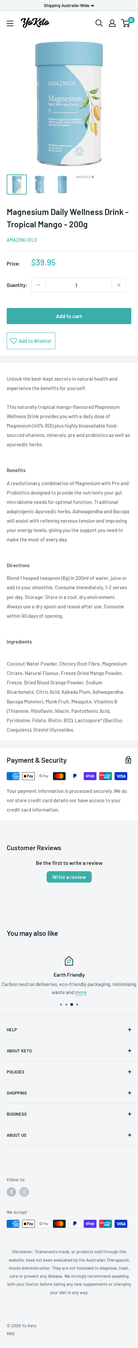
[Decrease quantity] (38, 285)
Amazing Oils (22, 240)
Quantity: (17, 285)
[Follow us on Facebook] (11, 1192)
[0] (126, 23)
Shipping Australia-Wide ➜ (69, 5)
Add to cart (69, 316)
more (80, 992)
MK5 (11, 1333)
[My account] (112, 23)
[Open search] (99, 23)
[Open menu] (10, 23)
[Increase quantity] (119, 285)
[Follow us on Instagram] (24, 1192)
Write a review (69, 877)
